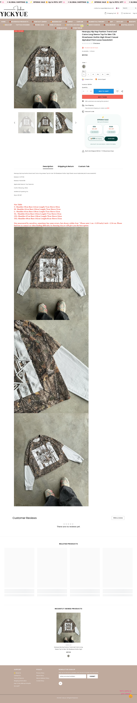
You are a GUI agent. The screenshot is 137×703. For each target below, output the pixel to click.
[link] (19, 592)
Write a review (118, 518)
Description (48, 166)
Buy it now (102, 97)
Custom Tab (83, 166)
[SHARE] (121, 91)
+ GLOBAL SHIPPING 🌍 (14, 2)
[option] (45, 69)
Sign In (135, 13)
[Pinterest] (60, 683)
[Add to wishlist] (117, 91)
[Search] (129, 8)
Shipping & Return (66, 166)
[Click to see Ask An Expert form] (125, 691)
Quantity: (85, 87)
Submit (92, 676)
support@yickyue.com (107, 8)
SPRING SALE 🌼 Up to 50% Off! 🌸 (46, 2)
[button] (14, 122)
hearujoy (68, 645)
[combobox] (128, 8)
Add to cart (104, 91)
